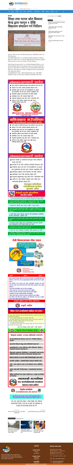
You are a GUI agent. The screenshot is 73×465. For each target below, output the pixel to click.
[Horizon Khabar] (36, 3)
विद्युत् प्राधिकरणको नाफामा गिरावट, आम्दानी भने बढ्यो (56, 36)
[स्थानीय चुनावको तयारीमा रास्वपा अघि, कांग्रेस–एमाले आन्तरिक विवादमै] (39, 425)
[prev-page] (8, 434)
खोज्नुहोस (59, 16)
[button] (63, 11)
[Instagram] (34, 9)
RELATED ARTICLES (12, 418)
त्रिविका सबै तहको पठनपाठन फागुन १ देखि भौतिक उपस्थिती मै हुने (16, 412)
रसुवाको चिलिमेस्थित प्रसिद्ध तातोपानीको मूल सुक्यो (36, 411)
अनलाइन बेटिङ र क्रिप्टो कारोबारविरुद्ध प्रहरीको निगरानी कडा (26, 431)
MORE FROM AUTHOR (19, 418)
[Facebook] (32, 9)
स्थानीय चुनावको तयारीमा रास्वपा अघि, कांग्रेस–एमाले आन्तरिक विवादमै (38, 431)
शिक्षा (8, 15)
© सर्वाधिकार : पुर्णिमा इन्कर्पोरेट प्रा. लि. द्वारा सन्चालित (35, 464)
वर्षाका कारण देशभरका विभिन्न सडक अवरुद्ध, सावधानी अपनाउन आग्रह (13, 431)
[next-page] (10, 434)
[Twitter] (36, 9)
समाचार (10, 15)
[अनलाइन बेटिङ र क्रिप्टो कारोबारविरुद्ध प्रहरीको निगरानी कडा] (26, 425)
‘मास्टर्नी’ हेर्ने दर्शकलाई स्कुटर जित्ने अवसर (55, 40)
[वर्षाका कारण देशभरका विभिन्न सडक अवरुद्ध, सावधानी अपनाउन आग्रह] (14, 425)
